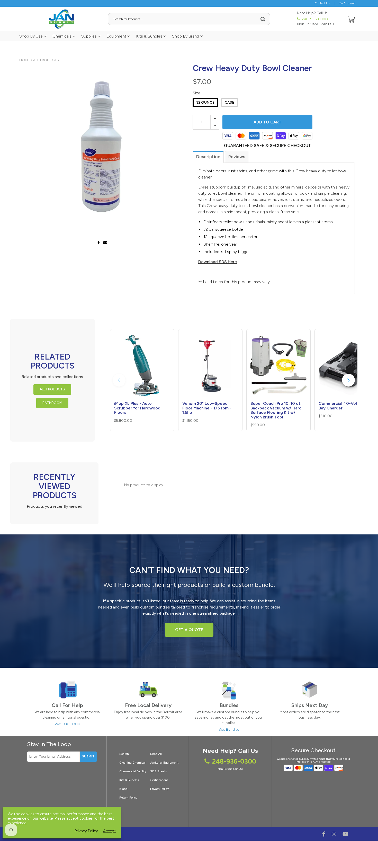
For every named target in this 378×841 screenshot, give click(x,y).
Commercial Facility (132, 771)
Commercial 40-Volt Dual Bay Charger (343, 405)
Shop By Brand (186, 36)
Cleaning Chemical (132, 762)
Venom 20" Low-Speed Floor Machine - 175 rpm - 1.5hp (206, 408)
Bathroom (52, 403)
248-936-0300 (314, 19)
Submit (88, 756)
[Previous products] (119, 380)
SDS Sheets (158, 771)
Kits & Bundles (149, 36)
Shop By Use (31, 36)
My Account (347, 3)
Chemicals (62, 36)
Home (24, 60)
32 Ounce (205, 102)
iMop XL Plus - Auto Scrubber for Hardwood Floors (137, 408)
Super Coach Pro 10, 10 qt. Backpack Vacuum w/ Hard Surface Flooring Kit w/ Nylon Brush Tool (276, 410)
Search (124, 754)
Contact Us (322, 3)
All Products (46, 60)
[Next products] (348, 380)
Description (208, 156)
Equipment (116, 36)
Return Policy (128, 797)
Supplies (89, 36)
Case (229, 102)
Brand (123, 789)
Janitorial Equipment (164, 762)
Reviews (236, 156)
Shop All (156, 754)
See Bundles (229, 729)
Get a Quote (189, 629)
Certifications (159, 780)
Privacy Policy (159, 789)
